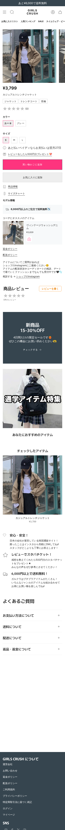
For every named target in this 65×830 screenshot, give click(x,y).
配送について (12, 638)
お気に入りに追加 (32, 177)
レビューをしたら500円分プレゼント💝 (30, 154)
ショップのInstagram (28, 276)
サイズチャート (16, 193)
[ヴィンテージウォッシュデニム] (13, 233)
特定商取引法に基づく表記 (17, 801)
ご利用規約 (9, 789)
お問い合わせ (10, 770)
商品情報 (13, 186)
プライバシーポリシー (15, 795)
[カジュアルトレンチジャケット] (32, 485)
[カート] (60, 12)
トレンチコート (28, 101)
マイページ (9, 814)
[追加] (29, 239)
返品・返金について (17, 649)
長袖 (43, 101)
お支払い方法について (18, 615)
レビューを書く (50, 288)
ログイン (7, 808)
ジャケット (10, 101)
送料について (12, 626)
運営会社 (7, 764)
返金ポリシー (10, 248)
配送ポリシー (10, 254)
